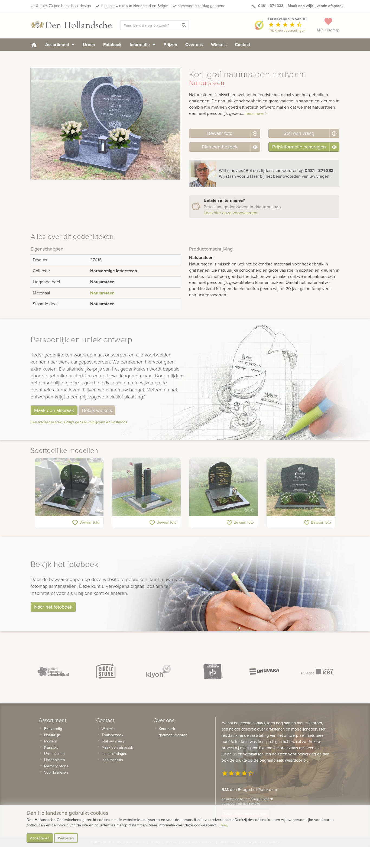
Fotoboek (112, 44)
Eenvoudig (53, 728)
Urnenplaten (54, 759)
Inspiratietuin (112, 759)
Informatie (140, 44)
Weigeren (66, 838)
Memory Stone (56, 766)
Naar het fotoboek (53, 606)
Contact (242, 44)
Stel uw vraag (113, 741)
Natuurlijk (52, 735)
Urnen (89, 44)
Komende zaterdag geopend (201, 5)
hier (224, 825)
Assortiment (57, 44)
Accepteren (40, 838)
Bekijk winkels (97, 410)
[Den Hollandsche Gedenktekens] (71, 24)
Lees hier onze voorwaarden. (231, 213)
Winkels (219, 44)
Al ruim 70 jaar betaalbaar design (63, 5)
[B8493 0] (301, 487)
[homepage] (34, 44)
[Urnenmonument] (223, 487)
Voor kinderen (56, 772)
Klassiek (51, 747)
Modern (50, 741)
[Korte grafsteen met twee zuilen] (146, 487)
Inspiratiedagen (114, 753)
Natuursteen (102, 293)
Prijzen (170, 44)
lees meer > (256, 113)
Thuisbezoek (112, 735)
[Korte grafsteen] (69, 487)
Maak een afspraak (54, 410)
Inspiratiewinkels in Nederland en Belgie (134, 5)
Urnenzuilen (54, 753)
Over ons (194, 44)
